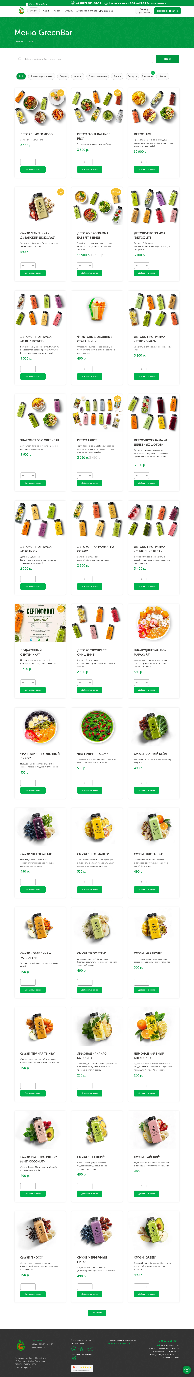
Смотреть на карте (170, 1358)
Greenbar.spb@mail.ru (119, 1343)
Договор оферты (23, 1367)
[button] (167, 10)
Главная (19, 41)
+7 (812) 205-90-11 (88, 3)
